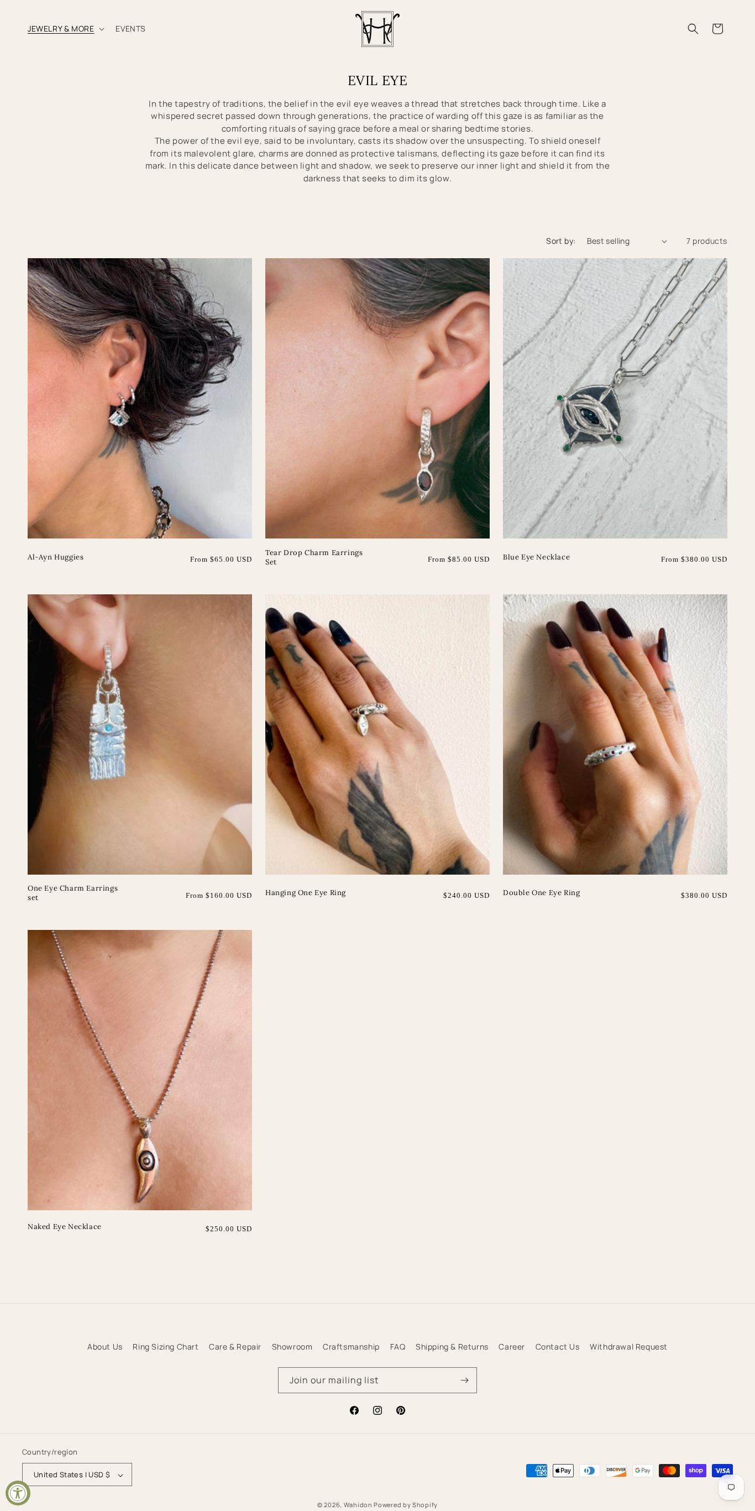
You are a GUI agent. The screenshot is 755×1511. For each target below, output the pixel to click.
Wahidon (358, 1505)
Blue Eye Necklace (536, 557)
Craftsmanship (351, 1346)
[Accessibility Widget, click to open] (18, 1493)
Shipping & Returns (452, 1346)
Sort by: (560, 241)
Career (512, 1346)
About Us (105, 1346)
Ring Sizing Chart (165, 1346)
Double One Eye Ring (541, 892)
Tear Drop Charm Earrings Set (314, 557)
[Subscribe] (464, 1380)
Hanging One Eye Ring (305, 892)
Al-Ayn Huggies (55, 557)
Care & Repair (235, 1346)
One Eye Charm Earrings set (73, 893)
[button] (65, 28)
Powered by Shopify (406, 1505)
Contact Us (558, 1346)
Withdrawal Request (629, 1346)
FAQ (398, 1346)
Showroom (292, 1346)
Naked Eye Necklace (65, 1226)
